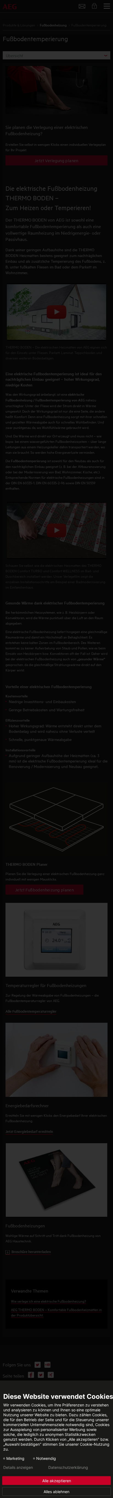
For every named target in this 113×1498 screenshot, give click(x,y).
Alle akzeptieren (56, 1480)
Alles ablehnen (56, 1491)
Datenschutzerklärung (68, 1467)
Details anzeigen (18, 1467)
